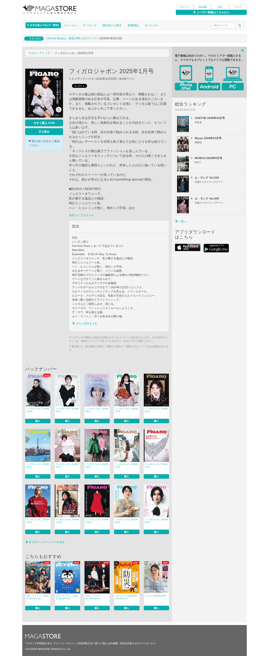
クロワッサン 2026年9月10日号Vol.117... (126, 597)
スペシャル (151, 25)
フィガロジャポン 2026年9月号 (67, 410)
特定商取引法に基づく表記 (92, 643)
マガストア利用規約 (35, 643)
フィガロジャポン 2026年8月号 (97, 410)
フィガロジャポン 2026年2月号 (126, 465)
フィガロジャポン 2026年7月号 (126, 410)
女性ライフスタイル (81, 215)
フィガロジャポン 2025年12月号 (37, 520)
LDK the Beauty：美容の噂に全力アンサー (72, 38)
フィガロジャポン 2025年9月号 (126, 520)
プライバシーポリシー (65, 643)
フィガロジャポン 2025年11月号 (67, 520)
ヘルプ (237, 7)
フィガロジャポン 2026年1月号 (156, 465)
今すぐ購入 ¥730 (44, 122)
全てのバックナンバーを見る (46, 542)
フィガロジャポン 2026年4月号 (67, 465)
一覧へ (182, 221)
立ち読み (44, 131)
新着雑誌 (133, 25)
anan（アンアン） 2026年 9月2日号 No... (37, 597)
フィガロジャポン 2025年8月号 (156, 520)
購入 (37, 421)
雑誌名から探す (112, 25)
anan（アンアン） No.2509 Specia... (93, 597)
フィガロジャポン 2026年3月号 (97, 465)
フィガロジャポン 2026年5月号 (37, 465)
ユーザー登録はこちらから (213, 12)
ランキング (89, 25)
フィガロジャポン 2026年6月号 (156, 410)
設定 (220, 7)
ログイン (184, 7)
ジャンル (69, 25)
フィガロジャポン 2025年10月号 (97, 520)
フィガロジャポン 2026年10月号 (37, 410)
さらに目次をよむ (86, 323)
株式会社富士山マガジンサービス (138, 643)
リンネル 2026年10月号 (155, 596)
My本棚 (202, 7)
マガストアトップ (39, 53)
